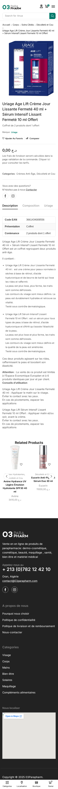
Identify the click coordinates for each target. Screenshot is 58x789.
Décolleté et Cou (45, 24)
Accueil (6, 24)
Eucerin (43, 485)
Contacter (31, 189)
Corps (16, 24)
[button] (41, 6)
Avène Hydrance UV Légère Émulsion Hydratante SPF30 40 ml (15, 486)
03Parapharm (34, 777)
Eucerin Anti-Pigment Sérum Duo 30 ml (43, 479)
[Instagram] (13, 196)
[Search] (52, 16)
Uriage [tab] (48, 205)
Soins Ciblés (27, 24)
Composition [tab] (30, 205)
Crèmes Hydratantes (14, 474)
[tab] (10, 206)
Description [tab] (10, 205)
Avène (14, 496)
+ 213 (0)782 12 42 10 (26, 569)
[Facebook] (5, 196)
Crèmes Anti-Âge (25, 173)
